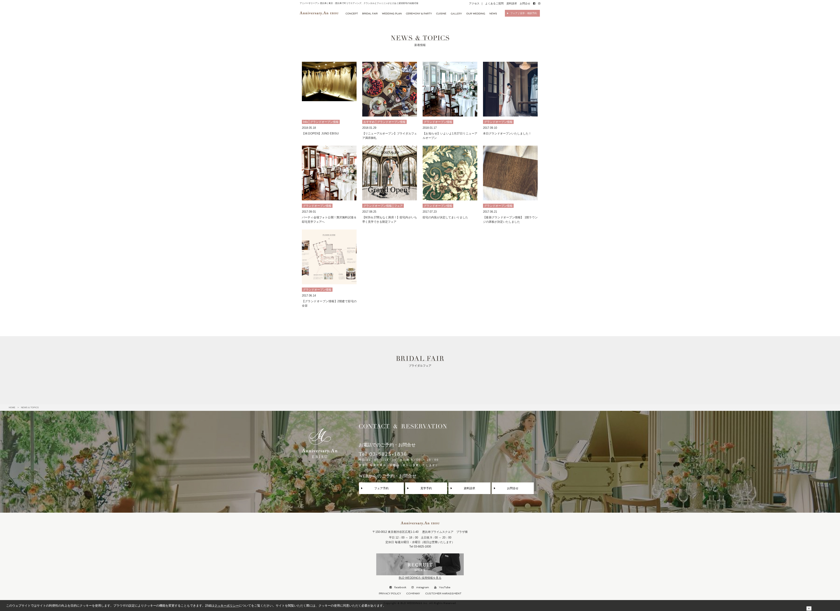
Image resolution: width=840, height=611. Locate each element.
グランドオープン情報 (324, 122)
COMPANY (413, 593)
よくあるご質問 (494, 3)
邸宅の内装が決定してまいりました (445, 217)
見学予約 (426, 488)
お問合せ (525, 3)
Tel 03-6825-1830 (399, 459)
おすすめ (369, 122)
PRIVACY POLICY (390, 593)
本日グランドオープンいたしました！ (507, 133)
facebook (399, 587)
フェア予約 (381, 488)
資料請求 (511, 3)
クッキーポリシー (226, 605)
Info (305, 122)
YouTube (443, 587)
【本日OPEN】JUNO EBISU (320, 133)
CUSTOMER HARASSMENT (443, 593)
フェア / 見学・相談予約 (523, 13)
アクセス (474, 3)
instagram (421, 587)
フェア (398, 205)
